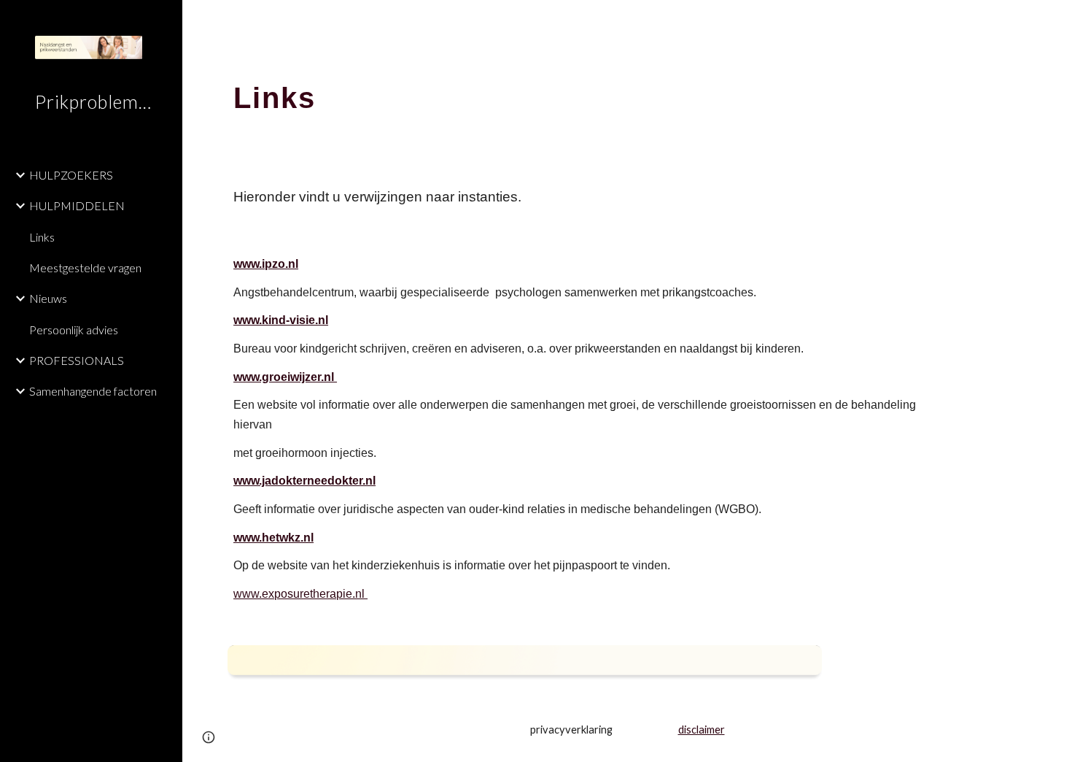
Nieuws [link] (48, 298)
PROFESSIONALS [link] (76, 360)
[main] (627, 91)
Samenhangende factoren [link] (93, 391)
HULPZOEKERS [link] (71, 175)
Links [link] (42, 237)
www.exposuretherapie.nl (300, 594)
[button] (1054, 20)
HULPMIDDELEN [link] (77, 205)
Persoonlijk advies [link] (73, 329)
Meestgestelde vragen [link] (85, 267)
